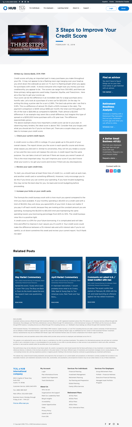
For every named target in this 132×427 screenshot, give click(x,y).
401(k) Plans (73, 404)
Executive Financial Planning (105, 377)
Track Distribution (48, 380)
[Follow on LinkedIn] (119, 170)
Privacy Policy (46, 410)
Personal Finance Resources (29, 282)
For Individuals (36, 280)
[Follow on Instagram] (111, 170)
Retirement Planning (76, 377)
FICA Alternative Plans (76, 407)
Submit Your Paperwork (50, 377)
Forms (111, 1)
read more (19, 302)
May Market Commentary (28, 277)
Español (105, 1)
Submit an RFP (47, 413)
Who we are (46, 389)
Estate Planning (74, 383)
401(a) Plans (73, 401)
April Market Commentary (64, 277)
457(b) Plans (73, 395)
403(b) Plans (73, 398)
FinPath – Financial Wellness (105, 374)
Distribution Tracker (122, 1)
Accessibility (46, 401)
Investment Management (77, 374)
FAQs (43, 407)
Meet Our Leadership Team (51, 395)
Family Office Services (76, 386)
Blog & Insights (47, 398)
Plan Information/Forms (50, 374)
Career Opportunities (49, 404)
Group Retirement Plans (104, 371)
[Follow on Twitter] (115, 170)
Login (44, 371)
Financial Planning (27, 280)
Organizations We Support (51, 392)
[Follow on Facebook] (107, 170)
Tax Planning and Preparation (79, 380)
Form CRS (45, 416)
